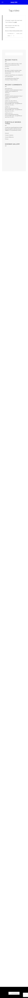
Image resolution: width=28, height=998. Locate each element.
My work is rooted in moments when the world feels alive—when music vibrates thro (13, 72)
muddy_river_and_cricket (10, 100)
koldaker (7, 106)
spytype (6, 94)
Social (9, 35)
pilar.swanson (8, 88)
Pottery (7, 139)
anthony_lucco (8, 113)
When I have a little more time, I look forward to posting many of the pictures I (13, 65)
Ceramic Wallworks (9, 137)
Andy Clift (14, 2)
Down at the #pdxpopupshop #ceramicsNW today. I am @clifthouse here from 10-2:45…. (13, 103)
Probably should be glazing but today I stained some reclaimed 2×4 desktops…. (14, 91)
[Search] (21, 54)
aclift (15, 22)
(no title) (7, 68)
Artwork (7, 133)
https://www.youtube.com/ (15, 30)
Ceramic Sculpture (9, 135)
